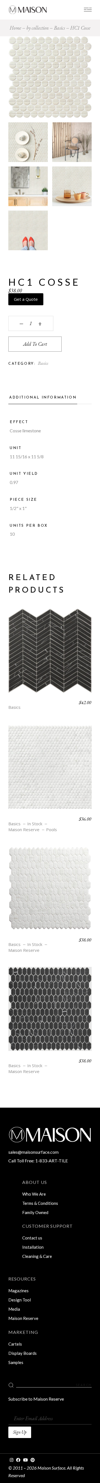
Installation (33, 1247)
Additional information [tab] (42, 397)
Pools (51, 830)
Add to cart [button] (50, 654)
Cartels (15, 1343)
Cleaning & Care (37, 1256)
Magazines (18, 1290)
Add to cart (35, 344)
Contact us (32, 1237)
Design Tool (19, 1299)
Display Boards (22, 1353)
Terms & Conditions (40, 1203)
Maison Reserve (23, 830)
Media (14, 1309)
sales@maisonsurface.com (33, 1152)
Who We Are (34, 1193)
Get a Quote (26, 299)
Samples (15, 1362)
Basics (43, 363)
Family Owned (35, 1212)
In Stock (34, 824)
